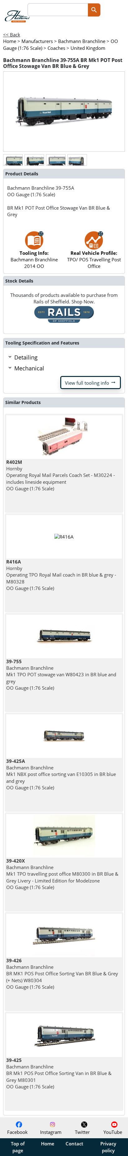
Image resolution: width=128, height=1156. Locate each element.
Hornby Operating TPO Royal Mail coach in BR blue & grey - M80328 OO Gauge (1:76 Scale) (61, 575)
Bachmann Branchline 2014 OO (34, 259)
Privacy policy (108, 1147)
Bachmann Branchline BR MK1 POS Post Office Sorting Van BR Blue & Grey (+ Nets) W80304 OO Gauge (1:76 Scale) (62, 973)
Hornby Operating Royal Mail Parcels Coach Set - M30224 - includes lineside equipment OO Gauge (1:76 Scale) (60, 475)
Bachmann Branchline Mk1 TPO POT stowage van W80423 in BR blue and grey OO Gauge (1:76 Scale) (61, 674)
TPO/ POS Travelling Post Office (94, 259)
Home (47, 1143)
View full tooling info (90, 382)
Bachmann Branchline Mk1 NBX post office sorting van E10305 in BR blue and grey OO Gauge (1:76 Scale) (61, 774)
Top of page (18, 1147)
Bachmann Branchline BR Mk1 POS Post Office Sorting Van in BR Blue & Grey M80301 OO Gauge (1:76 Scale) (59, 1073)
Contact (74, 1143)
